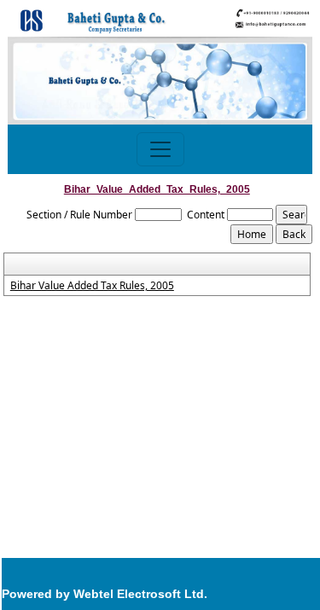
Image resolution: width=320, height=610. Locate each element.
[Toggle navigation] (160, 149)
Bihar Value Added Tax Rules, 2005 (92, 286)
